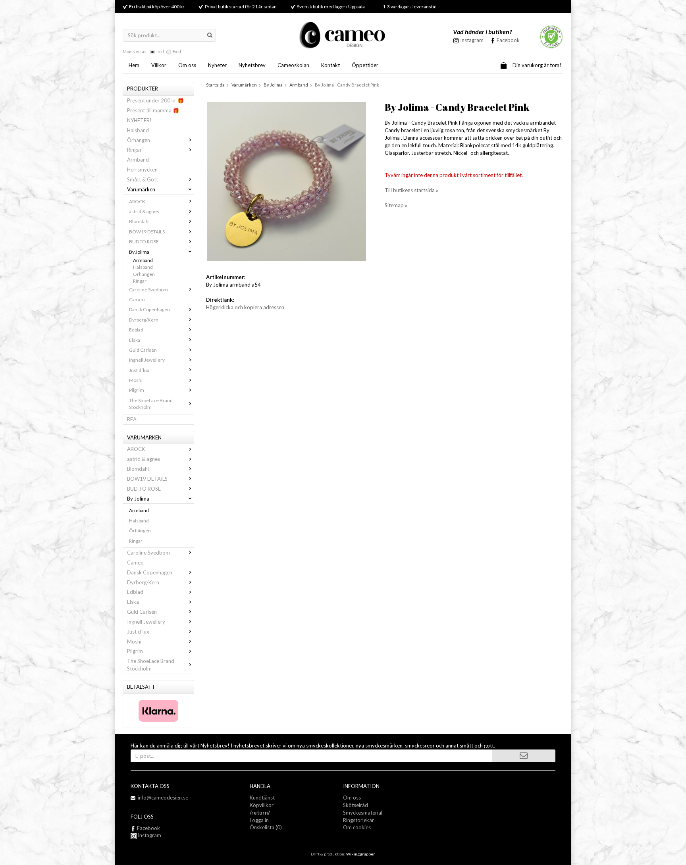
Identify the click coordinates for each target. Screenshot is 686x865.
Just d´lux (139, 370)
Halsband (138, 130)
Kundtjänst (262, 797)
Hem (134, 65)
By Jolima (139, 252)
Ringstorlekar (358, 820)
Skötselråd (355, 805)
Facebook (508, 40)
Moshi (136, 380)
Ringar (134, 149)
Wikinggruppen (361, 854)
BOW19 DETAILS (147, 232)
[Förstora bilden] (286, 180)
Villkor (158, 65)
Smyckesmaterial (362, 812)
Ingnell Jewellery (147, 360)
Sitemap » (396, 205)
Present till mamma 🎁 (153, 110)
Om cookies (357, 827)
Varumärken (141, 189)
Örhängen (138, 140)
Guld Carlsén (143, 350)
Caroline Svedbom (148, 290)
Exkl (177, 51)
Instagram (149, 835)
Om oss (187, 65)
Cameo (137, 299)
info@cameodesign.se (163, 797)
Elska (134, 340)
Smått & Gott (142, 179)
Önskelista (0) (266, 827)
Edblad (136, 330)
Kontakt (330, 65)
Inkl (160, 51)
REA (132, 419)
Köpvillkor (262, 805)
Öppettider (365, 65)
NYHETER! (139, 120)
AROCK (137, 201)
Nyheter (217, 65)
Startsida (215, 84)
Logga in (259, 820)
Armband (138, 159)
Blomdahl (139, 221)
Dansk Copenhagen (149, 309)
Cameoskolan (293, 65)
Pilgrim (136, 390)
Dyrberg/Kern (143, 320)
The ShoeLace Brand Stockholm (151, 403)
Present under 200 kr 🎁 (155, 100)
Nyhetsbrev (252, 65)
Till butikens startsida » (411, 190)
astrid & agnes (144, 211)
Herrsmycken (142, 169)
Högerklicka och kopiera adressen (245, 307)
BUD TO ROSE (144, 242)
